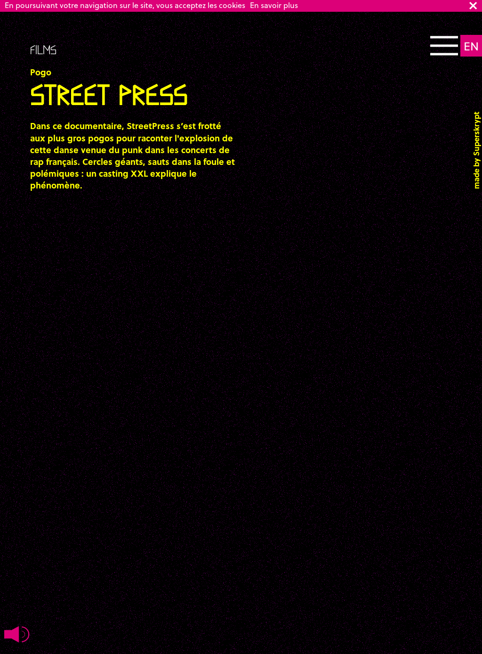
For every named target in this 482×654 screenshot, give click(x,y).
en (471, 46)
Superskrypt (476, 134)
